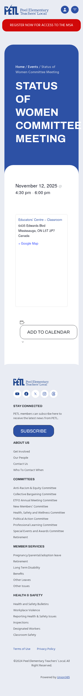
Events (33, 67)
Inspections (21, 622)
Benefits (18, 573)
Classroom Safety (24, 635)
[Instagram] (44, 394)
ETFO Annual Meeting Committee (35, 500)
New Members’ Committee (30, 506)
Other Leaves (22, 580)
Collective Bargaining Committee (34, 494)
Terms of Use (21, 649)
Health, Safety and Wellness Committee (39, 512)
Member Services (28, 546)
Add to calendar (48, 332)
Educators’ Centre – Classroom (40, 219)
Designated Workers (26, 628)
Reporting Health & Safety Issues (34, 616)
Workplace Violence (26, 610)
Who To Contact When (28, 470)
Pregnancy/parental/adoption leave (37, 555)
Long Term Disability (26, 567)
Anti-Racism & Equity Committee (34, 488)
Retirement (20, 537)
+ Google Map (28, 243)
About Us (21, 442)
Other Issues (21, 586)
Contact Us (20, 464)
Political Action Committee (30, 519)
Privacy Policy (46, 649)
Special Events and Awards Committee (38, 531)
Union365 (63, 677)
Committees (24, 479)
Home (20, 67)
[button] (75, 9)
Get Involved (21, 451)
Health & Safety (28, 595)
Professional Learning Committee (35, 525)
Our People (20, 457)
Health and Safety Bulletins (31, 604)
